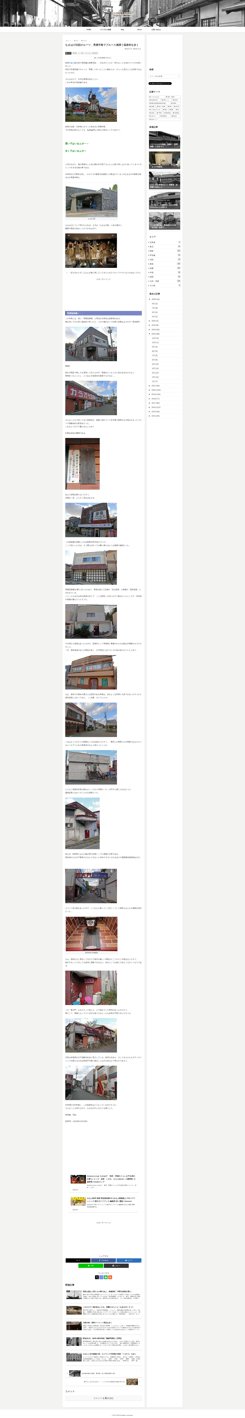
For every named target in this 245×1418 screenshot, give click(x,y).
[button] (116, 1266)
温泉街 (96, 53)
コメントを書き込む (103, 1398)
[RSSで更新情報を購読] (110, 1277)
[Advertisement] (103, 294)
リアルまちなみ (87, 53)
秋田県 (69, 53)
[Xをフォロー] (97, 1277)
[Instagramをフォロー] (101, 1277)
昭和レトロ (77, 53)
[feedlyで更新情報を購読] (106, 1277)
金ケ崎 (73, 63)
